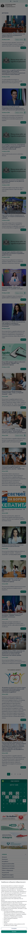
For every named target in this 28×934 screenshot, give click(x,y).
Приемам (14, 931)
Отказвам (14, 928)
